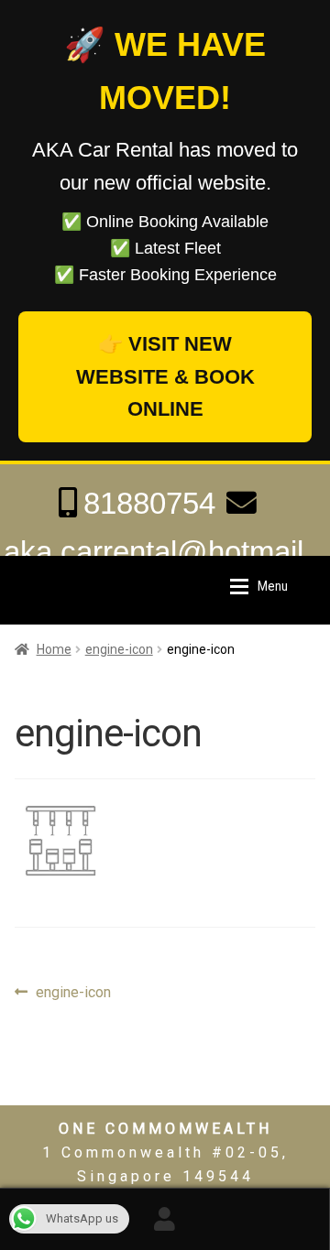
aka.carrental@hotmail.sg (158, 576)
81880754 (149, 503)
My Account (165, 1219)
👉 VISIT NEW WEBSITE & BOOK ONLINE (165, 376)
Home (54, 649)
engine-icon (119, 649)
